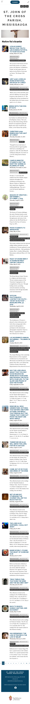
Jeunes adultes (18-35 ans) (17, 240)
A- (24, 6)
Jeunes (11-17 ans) (15, 315)
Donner (15, 2)
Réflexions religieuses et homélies (19, 89)
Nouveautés (24, 172)
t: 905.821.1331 (15, 679)
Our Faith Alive (14, 56)
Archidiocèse (14, 58)
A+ (21, 6)
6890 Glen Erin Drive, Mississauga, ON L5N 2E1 (15, 677)
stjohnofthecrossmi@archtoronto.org (15, 681)
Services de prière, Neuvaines (18, 60)
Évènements (14, 273)
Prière (22, 141)
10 (26, 663)
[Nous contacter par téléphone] (28, 2)
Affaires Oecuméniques (16, 207)
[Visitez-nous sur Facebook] (15, 687)
